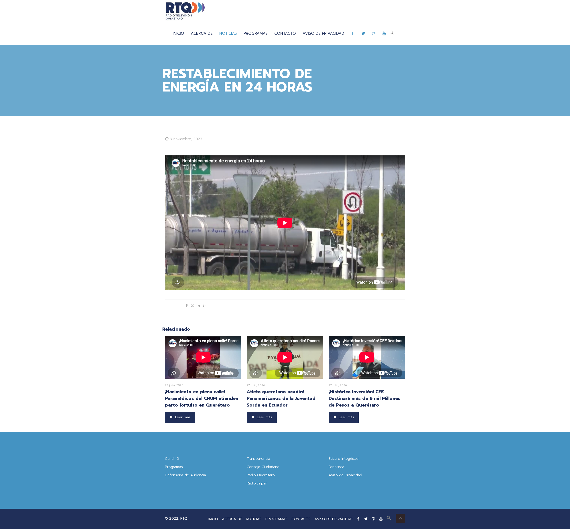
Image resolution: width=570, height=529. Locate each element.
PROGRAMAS (276, 519)
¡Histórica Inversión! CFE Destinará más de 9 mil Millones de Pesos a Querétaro (364, 398)
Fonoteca (336, 467)
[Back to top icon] (400, 518)
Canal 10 (172, 458)
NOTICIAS (253, 519)
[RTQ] (185, 11)
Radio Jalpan (257, 483)
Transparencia (258, 458)
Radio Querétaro (261, 475)
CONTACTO (301, 519)
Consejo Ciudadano (263, 467)
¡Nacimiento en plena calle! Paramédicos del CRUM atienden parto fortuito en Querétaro (201, 398)
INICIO (213, 519)
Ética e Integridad (343, 458)
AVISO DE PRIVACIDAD (333, 519)
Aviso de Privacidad (345, 475)
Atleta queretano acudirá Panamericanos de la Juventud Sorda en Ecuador (281, 398)
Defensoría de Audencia (185, 475)
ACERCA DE (232, 519)
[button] (391, 33)
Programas (174, 467)
